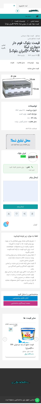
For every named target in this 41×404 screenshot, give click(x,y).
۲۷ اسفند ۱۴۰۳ (33, 55)
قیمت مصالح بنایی (34, 38)
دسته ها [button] (28, 16)
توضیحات (30, 62)
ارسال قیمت (9, 6)
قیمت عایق (13, 351)
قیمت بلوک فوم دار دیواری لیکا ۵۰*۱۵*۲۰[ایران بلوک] (22, 24)
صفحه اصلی (34, 21)
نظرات (12, 62)
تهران (35, 224)
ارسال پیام (20, 206)
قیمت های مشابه (33, 68)
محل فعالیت (21, 62)
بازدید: (21, 55)
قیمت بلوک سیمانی (27, 36)
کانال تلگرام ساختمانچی (20, 298)
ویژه (37, 62)
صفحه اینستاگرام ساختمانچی (20, 303)
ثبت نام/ (24, 6)
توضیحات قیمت (20, 21)
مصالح (38, 36)
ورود (20, 6)
